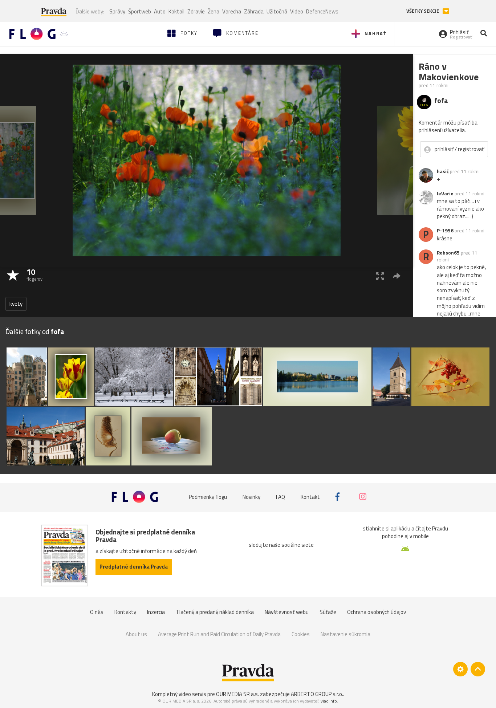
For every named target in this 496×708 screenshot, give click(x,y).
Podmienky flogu (208, 496)
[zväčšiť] (380, 276)
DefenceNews (322, 11)
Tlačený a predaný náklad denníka (215, 612)
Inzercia (156, 612)
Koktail (176, 11)
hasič (443, 171)
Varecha (231, 11)
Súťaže (328, 612)
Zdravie (196, 11)
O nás (96, 612)
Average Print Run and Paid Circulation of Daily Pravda (219, 634)
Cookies (301, 634)
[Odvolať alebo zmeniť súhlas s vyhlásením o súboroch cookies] (460, 669)
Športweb (139, 11)
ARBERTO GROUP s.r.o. (317, 694)
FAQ (280, 496)
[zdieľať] (397, 276)
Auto (160, 11)
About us (136, 634)
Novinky (251, 496)
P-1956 (445, 230)
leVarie (445, 193)
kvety (16, 304)
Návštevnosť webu (287, 612)
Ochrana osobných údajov (376, 612)
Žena (213, 11)
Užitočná (277, 11)
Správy (117, 11)
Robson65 (448, 252)
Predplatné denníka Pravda (133, 566)
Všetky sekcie (423, 11)
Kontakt (310, 496)
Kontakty (125, 612)
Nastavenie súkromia (345, 634)
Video (296, 11)
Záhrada (254, 11)
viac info (329, 700)
